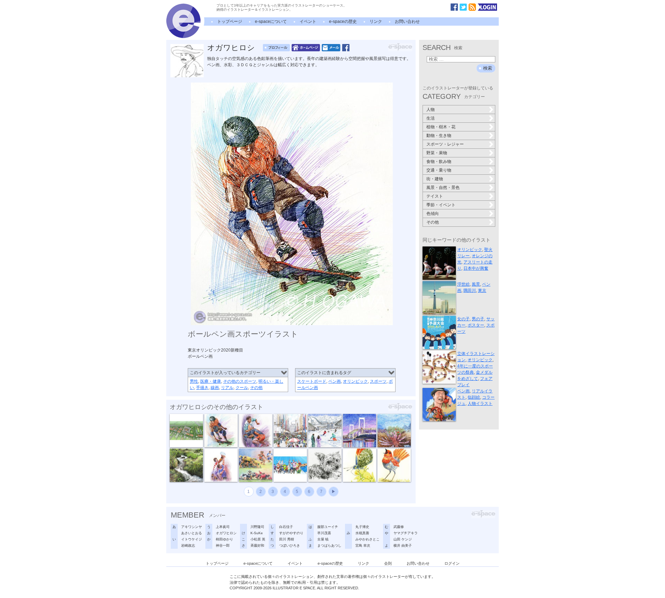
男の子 (478, 319)
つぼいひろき (289, 545)
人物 (430, 109)
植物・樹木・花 (440, 126)
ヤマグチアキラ (405, 533)
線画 (215, 387)
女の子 (463, 319)
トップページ (229, 21)
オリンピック (355, 381)
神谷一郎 (223, 545)
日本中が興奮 (475, 268)
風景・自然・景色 (443, 187)
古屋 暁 (323, 539)
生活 (430, 118)
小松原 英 (257, 539)
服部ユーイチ (327, 527)
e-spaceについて (271, 21)
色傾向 (432, 213)
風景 (476, 284)
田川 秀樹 (286, 539)
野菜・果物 (436, 152)
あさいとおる (191, 533)
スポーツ (378, 381)
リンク (376, 21)
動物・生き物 (438, 135)
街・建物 (434, 178)
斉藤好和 (257, 545)
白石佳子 (286, 527)
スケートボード (311, 381)
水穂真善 (362, 533)
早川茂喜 (324, 533)
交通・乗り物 (438, 170)
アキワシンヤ (191, 527)
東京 (482, 290)
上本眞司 (223, 527)
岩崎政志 (188, 545)
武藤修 (398, 527)
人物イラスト (480, 403)
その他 (256, 387)
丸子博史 (362, 527)
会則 (388, 563)
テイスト (434, 196)
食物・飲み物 (438, 161)
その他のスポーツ (239, 381)
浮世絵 (463, 284)
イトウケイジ (191, 539)
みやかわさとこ (367, 539)
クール (242, 387)
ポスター (476, 325)
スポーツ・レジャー (445, 144)
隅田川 (469, 290)
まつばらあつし (329, 545)
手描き (202, 387)
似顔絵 (474, 397)
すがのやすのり (291, 533)
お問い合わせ (407, 21)
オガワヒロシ (231, 47)
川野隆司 (257, 527)
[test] (183, 36)
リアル (227, 387)
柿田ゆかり (224, 539)
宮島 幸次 (362, 545)
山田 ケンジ (402, 539)
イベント (308, 21)
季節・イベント (440, 204)
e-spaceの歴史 (343, 21)
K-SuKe (256, 533)
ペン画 (334, 381)
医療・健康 (210, 381)
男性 (194, 381)
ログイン (452, 563)
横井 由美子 (402, 545)
